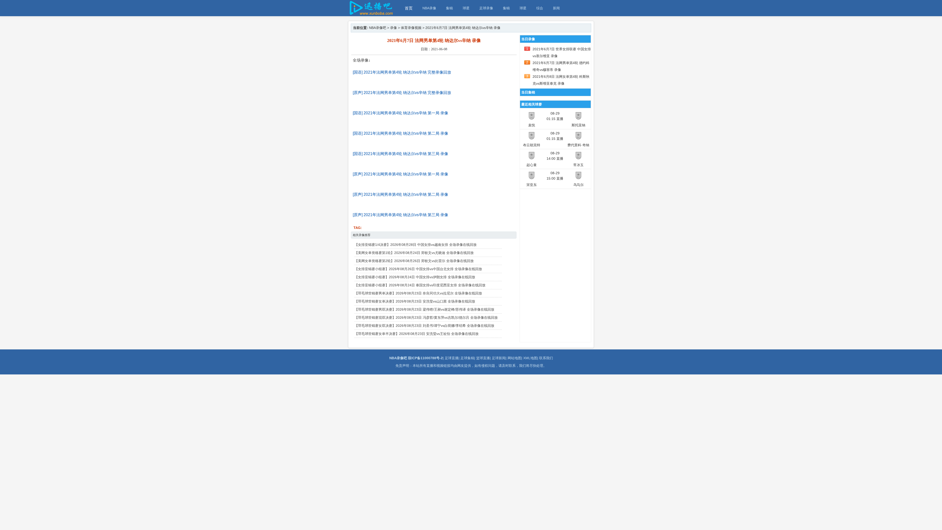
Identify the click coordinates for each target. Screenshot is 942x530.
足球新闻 (499, 358)
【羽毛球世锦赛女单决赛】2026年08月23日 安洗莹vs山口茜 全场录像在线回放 (414, 301)
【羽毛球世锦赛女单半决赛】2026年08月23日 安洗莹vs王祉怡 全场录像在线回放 (416, 334)
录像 (393, 28)
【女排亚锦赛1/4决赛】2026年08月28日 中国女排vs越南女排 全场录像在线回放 (415, 245)
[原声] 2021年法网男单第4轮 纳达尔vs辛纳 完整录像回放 (402, 93)
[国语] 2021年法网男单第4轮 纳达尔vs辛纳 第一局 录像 (400, 113)
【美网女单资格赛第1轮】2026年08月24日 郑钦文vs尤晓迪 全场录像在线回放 (414, 253)
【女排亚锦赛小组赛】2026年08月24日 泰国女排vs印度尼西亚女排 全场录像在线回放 (419, 285)
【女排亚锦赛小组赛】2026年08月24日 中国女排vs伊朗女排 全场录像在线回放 (414, 277)
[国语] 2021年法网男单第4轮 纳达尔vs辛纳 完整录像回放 (402, 72)
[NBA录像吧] (370, 14)
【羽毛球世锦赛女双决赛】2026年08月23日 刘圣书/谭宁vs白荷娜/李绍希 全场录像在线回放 (424, 326)
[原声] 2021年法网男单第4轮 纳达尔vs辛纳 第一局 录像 (400, 174)
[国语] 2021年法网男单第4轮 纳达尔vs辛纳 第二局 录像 (400, 133)
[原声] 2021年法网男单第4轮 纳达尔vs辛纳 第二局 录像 (400, 194)
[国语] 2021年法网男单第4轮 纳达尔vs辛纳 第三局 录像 (400, 154)
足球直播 (451, 358)
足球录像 (486, 8)
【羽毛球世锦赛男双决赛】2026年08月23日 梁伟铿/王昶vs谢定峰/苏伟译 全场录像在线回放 (424, 309)
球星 (466, 8)
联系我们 (546, 358)
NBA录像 (429, 8)
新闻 (556, 8)
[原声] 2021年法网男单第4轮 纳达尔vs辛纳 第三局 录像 (400, 215)
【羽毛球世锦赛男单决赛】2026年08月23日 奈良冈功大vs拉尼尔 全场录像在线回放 (418, 293)
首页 (409, 8)
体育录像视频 (411, 28)
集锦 (449, 8)
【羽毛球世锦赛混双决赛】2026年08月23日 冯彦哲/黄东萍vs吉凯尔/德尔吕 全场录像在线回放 (426, 317)
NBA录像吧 (377, 28)
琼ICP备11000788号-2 (425, 358)
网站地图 (514, 358)
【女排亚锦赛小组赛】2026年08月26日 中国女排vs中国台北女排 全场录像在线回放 (418, 269)
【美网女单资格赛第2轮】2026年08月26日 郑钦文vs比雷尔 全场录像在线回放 (414, 261)
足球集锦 (467, 358)
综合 (539, 8)
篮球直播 (483, 358)
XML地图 (530, 358)
